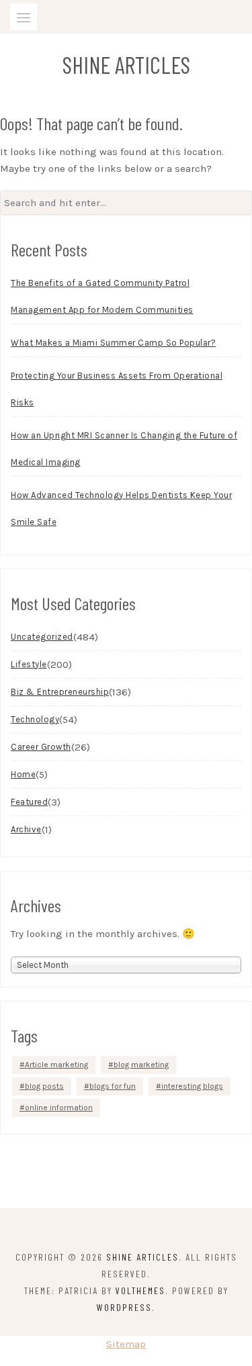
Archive (26, 829)
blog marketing (141, 1064)
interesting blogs (192, 1086)
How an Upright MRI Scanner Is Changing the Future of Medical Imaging (124, 448)
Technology (35, 719)
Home (23, 774)
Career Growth (41, 747)
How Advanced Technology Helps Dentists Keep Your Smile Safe (121, 508)
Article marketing (56, 1064)
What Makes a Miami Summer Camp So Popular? (113, 343)
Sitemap (126, 1344)
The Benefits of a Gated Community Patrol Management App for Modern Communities (102, 296)
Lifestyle (29, 664)
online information (59, 1107)
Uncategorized (42, 637)
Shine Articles (126, 64)
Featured (29, 802)
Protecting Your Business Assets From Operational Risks (116, 389)
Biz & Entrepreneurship (60, 692)
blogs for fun (112, 1086)
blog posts (44, 1086)
